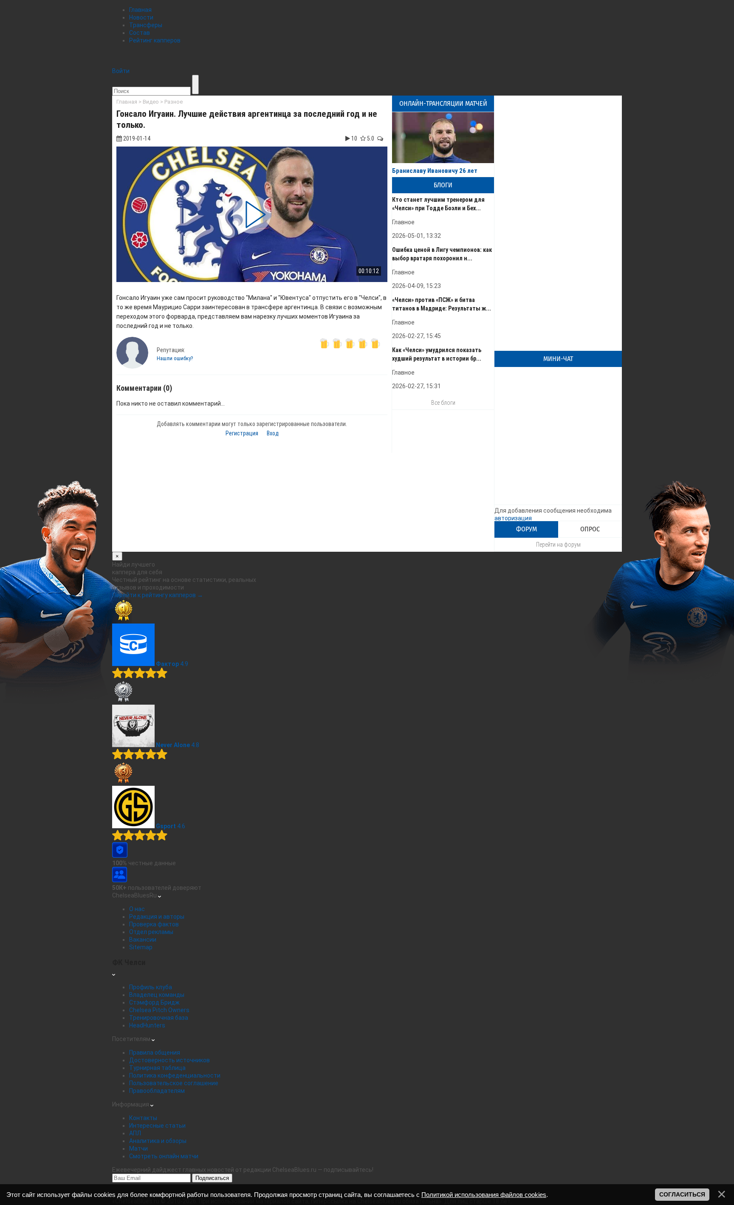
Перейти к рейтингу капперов (157, 595)
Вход (273, 433)
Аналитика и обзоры (157, 1140)
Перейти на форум (558, 544)
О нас (137, 909)
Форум (526, 529)
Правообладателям (157, 1090)
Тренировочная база (158, 1017)
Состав (139, 32)
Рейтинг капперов (155, 40)
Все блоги (443, 402)
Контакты (143, 1118)
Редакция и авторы (156, 916)
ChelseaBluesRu (135, 895)
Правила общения (154, 1052)
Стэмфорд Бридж (154, 1002)
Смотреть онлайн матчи (163, 1156)
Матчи (138, 1148)
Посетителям (132, 1039)
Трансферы (145, 25)
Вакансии (142, 939)
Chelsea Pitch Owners (159, 1010)
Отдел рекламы (151, 931)
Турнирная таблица (157, 1067)
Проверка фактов (154, 924)
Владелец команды (156, 994)
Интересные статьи (157, 1125)
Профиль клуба (150, 987)
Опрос (590, 529)
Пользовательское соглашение (173, 1083)
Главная (140, 9)
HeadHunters (147, 1025)
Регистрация (242, 433)
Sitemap (140, 947)
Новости (141, 17)
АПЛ (135, 1133)
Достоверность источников (169, 1060)
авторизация (513, 518)
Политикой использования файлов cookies (483, 1194)
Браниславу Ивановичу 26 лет (434, 171)
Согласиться (682, 1194)
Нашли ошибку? (175, 358)
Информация (131, 1104)
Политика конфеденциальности (174, 1075)
